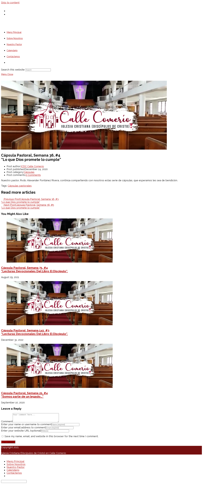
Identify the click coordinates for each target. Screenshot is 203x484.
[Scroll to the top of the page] (2, 456)
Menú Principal (15, 461)
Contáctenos (14, 472)
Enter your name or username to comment (26, 424)
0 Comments (33, 175)
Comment (7, 421)
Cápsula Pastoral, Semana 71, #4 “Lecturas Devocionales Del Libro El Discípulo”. (34, 269)
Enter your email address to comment (23, 427)
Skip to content (10, 2)
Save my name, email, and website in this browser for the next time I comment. (51, 436)
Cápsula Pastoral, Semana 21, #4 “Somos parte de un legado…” (24, 394)
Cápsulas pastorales (20, 185)
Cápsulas (29, 172)
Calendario (13, 470)
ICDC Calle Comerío (32, 166)
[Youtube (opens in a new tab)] (9, 14)
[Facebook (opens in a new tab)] (9, 10)
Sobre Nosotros (16, 464)
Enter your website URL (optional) (21, 430)
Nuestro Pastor (16, 467)
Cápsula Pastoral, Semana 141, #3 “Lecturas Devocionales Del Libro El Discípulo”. (34, 332)
